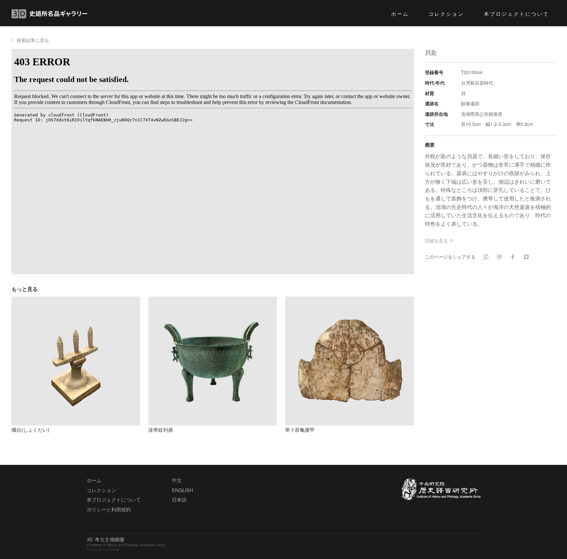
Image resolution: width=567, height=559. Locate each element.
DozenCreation (109, 549)
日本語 (179, 499)
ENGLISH (182, 490)
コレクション (446, 13)
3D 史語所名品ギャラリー (49, 13)
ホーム (400, 13)
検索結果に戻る (33, 40)
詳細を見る (436, 240)
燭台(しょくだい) (30, 429)
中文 (177, 480)
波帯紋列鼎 (160, 429)
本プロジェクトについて (516, 13)
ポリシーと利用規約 (109, 509)
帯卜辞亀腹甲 (300, 429)
